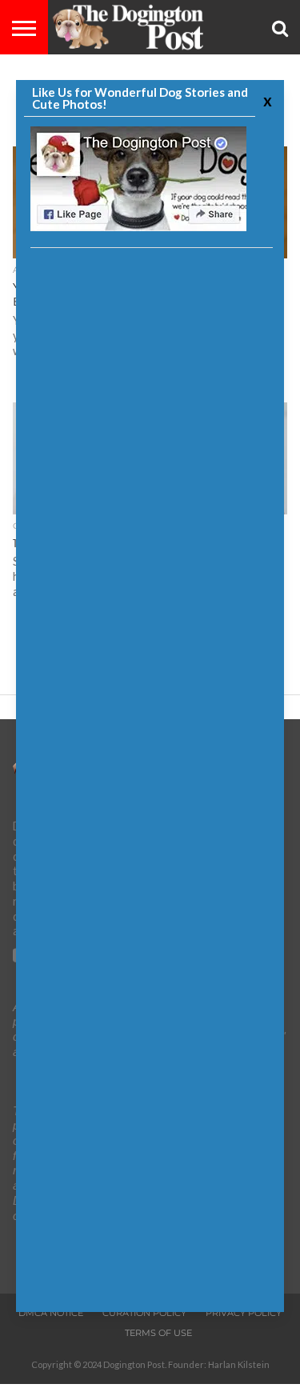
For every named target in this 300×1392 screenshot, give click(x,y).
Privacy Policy (244, 1312)
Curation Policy (144, 1312)
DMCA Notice (50, 1312)
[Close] (265, 100)
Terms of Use (158, 1332)
